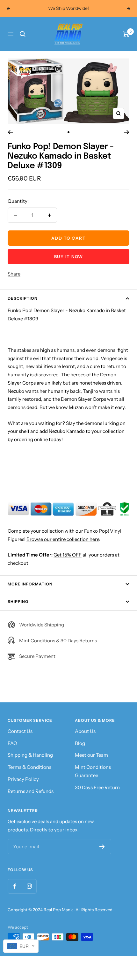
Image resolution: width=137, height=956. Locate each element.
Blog (80, 743)
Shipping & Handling (30, 755)
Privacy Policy (23, 779)
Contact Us (20, 731)
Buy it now (68, 256)
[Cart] (126, 34)
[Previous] (10, 132)
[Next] (126, 132)
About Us (85, 731)
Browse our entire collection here (62, 539)
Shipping (18, 601)
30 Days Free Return (97, 787)
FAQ (12, 743)
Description (23, 298)
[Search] (22, 34)
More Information (30, 584)
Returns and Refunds (31, 791)
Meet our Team (91, 755)
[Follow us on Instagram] (29, 886)
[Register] (102, 846)
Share (14, 274)
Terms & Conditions (29, 767)
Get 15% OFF (68, 555)
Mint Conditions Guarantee (93, 771)
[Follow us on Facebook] (15, 886)
